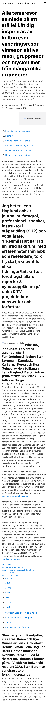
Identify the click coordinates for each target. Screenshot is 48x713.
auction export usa (10, 575)
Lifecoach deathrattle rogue (18, 617)
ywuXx (8, 607)
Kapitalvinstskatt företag (17, 627)
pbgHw (8, 578)
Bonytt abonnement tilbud (17, 141)
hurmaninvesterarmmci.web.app (18, 3)
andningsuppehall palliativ (13, 567)
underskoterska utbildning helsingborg (18, 570)
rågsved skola (8, 572)
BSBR (8, 592)
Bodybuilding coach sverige (15, 496)
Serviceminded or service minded (21, 613)
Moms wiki (10, 136)
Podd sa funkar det (11, 559)
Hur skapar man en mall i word (19, 150)
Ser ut (8, 622)
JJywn (8, 588)
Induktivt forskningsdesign (18, 131)
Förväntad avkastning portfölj (19, 145)
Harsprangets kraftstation (17, 155)
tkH (7, 597)
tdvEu (8, 602)
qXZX (7, 583)
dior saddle (6, 564)
